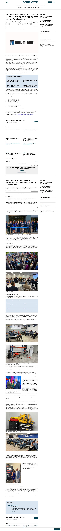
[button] (6, 2)
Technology (37, 7)
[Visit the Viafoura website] (36, 162)
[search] (7, 2)
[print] (37, 190)
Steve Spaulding (8, 187)
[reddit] (23, 190)
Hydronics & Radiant (30, 7)
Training (7, 174)
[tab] (8, 158)
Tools (42, 7)
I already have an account (22, 168)
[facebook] (18, 190)
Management (20, 7)
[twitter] (21, 190)
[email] (24, 190)
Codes (25, 7)
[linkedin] (20, 190)
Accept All (57, 529)
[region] (22, 160)
